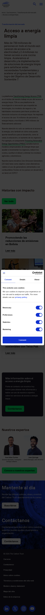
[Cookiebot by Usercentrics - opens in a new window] (32, 273)
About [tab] (36, 280)
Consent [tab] (8, 280)
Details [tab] (22, 280)
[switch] (39, 315)
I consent (22, 340)
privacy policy (21, 297)
